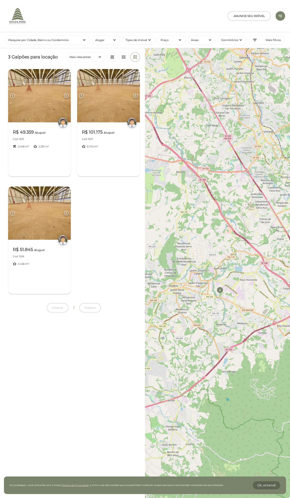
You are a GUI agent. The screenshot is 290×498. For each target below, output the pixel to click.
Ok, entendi (266, 485)
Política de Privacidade (75, 485)
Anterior (57, 308)
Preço (171, 40)
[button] (220, 290)
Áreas (202, 40)
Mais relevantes (85, 57)
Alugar (106, 40)
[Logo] (17, 16)
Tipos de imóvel (140, 40)
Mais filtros (267, 40)
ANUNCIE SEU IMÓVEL (249, 16)
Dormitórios (232, 40)
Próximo (90, 308)
